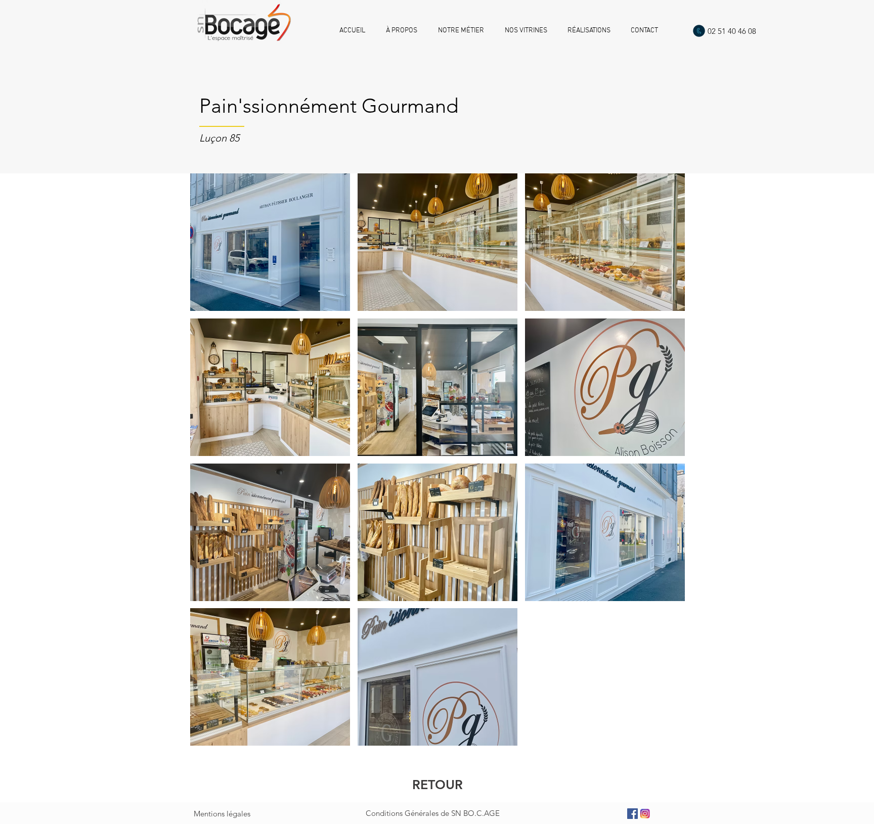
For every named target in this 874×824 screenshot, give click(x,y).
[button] (270, 242)
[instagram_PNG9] (645, 813)
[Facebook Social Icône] (632, 813)
